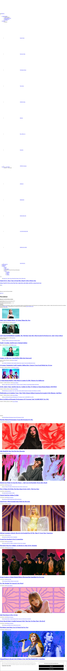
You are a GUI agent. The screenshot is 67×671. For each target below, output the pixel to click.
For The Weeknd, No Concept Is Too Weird (11, 583)
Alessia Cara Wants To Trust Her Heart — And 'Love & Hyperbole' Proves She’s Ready (23, 482)
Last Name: (2, 303)
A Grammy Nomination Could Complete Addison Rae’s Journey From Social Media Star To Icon (26, 365)
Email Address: (2, 301)
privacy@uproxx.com (29, 306)
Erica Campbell (14, 360)
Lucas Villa (9, 579)
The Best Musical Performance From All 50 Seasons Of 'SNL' (16, 419)
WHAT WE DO (5, 264)
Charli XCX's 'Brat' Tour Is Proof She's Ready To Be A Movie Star (18, 280)
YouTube (7, 271)
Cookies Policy (4, 665)
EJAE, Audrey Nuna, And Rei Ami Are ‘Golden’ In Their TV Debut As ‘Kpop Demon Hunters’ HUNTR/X (28, 386)
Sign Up (1, 304)
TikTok (7, 273)
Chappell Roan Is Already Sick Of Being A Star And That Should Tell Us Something (22, 659)
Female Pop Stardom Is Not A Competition (11, 539)
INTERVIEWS (6, 19)
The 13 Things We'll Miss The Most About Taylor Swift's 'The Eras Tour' (19, 489)
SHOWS (3, 21)
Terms (5, 268)
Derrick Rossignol (10, 547)
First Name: (2, 302)
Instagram (8, 272)
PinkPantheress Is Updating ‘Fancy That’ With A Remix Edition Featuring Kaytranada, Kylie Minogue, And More (31, 393)
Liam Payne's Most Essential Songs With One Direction (15, 501)
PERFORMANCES (7, 18)
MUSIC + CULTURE (6, 166)
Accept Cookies (51, 668)
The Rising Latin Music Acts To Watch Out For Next (14, 627)
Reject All (51, 666)
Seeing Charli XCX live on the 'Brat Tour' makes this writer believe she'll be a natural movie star (20, 283)
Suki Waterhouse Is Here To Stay (9, 615)
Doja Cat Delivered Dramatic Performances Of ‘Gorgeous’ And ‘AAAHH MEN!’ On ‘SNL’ (24, 399)
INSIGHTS (4, 265)
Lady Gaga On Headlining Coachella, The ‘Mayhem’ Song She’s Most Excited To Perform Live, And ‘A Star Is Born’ (31, 335)
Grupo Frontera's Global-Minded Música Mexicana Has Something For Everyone (22, 577)
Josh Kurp (14, 322)
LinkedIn (7, 274)
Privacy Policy (5, 306)
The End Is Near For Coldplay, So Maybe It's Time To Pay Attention (18, 545)
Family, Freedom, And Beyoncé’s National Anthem (13, 342)
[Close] (65, 666)
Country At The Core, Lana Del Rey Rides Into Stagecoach (16, 358)
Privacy (5, 267)
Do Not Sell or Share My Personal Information (51, 663)
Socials (5, 270)
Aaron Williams (15, 382)
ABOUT (3, 266)
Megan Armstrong (10, 497)
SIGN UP (1, 293)
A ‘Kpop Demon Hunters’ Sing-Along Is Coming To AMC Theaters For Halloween (22, 380)
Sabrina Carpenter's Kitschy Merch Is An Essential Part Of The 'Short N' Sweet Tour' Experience (26, 533)
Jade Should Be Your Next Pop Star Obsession (12, 451)
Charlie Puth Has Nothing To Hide (9, 495)
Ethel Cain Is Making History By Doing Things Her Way (15, 320)
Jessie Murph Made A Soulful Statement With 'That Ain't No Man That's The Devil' (22, 621)
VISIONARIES (4, 16)
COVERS (6, 20)
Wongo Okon (9, 484)
